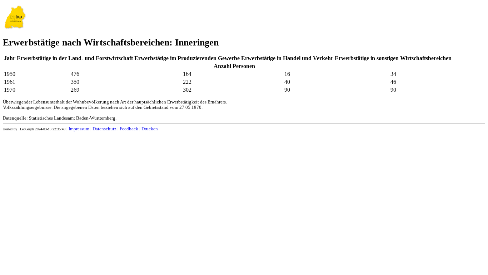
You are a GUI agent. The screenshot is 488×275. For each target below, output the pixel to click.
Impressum (79, 128)
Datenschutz (104, 128)
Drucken (149, 128)
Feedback (129, 128)
